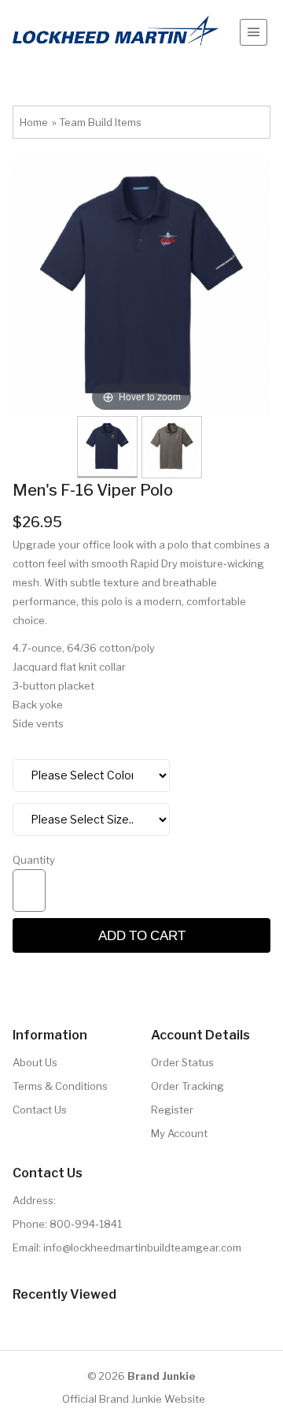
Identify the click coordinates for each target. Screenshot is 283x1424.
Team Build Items (100, 122)
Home (34, 122)
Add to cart (142, 935)
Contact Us (40, 1109)
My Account (179, 1133)
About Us (35, 1062)
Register (172, 1109)
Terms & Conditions (60, 1086)
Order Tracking (187, 1086)
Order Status (182, 1062)
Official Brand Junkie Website (133, 1398)
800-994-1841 (86, 1224)
